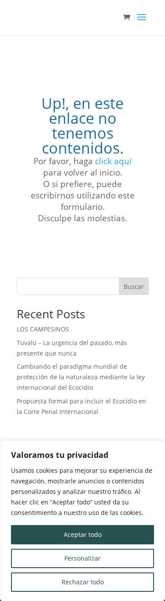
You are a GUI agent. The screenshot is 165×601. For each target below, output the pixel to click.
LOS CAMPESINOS (43, 329)
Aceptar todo (83, 534)
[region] (82, 520)
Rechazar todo (83, 582)
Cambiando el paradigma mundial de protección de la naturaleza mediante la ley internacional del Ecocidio (81, 377)
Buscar (134, 286)
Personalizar (82, 558)
